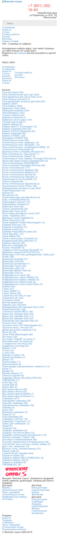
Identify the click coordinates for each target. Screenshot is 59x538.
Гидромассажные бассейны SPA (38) (22, 377)
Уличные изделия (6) (13, 375)
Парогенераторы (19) (13, 190)
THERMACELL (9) (11, 464)
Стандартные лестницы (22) (17, 343)
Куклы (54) (7, 409)
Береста (6, 517)
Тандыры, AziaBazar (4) (14, 430)
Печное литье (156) (12, 323)
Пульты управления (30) (15, 208)
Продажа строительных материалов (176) (24, 434)
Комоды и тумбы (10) (13, 355)
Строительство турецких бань (18, 453)
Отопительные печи (12, 489)
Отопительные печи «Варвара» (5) (20, 142)
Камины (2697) (10, 103)
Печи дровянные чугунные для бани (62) (23, 101)
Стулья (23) (8, 352)
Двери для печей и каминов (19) (19, 329)
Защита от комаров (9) (14, 462)
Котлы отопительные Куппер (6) (19, 174)
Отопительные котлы (13, 494)
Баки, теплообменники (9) (16, 199)
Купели (35, 492)
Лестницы (7, 499)
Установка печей (11, 300)
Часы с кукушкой (11, 524)
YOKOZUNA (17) (10, 380)
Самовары (37, 501)
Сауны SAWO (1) (11, 291)
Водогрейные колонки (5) (15, 204)
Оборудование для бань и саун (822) (21, 188)
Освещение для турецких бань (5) (20, 320)
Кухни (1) (7, 368)
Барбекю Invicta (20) (12, 229)
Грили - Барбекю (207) (14, 215)
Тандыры (37, 503)
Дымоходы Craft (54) (13, 261)
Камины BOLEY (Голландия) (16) (19, 126)
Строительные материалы (39, 512)
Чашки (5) (7, 425)
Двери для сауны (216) (14, 211)
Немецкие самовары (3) (15, 412)
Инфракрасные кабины (14, 496)
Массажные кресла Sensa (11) (18, 396)
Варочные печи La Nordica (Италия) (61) (23, 151)
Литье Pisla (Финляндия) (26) (17, 334)
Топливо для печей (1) (14, 122)
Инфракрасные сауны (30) (16, 275)
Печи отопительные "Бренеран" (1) (20, 153)
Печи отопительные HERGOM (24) (20, 163)
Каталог (6, 76)
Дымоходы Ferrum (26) (14, 265)
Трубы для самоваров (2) (16, 423)
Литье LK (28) (9, 332)
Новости (6, 71)
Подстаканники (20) (12, 416)
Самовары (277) (10, 398)
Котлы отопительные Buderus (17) (20, 172)
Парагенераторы (41, 489)
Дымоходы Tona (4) (12, 272)
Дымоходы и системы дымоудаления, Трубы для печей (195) (28, 255)
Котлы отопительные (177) (16, 167)
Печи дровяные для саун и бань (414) (22, 96)
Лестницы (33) (9, 336)
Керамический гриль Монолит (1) (19, 240)
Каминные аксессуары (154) (17, 119)
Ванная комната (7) (12, 373)
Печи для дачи (39, 499)
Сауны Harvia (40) (11, 293)
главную (21, 53)
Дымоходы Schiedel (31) (15, 259)
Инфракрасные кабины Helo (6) (19, 281)
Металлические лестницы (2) (17, 341)
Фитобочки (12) (10, 195)
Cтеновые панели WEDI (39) (17, 311)
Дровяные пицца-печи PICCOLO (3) (21, 252)
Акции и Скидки (10, 41)
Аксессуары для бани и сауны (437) (21, 213)
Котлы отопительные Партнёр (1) (19, 176)
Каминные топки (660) (13, 108)
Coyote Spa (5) (9, 384)
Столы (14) (8, 350)
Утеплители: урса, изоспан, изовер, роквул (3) (26, 444)
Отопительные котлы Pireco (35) (19, 185)
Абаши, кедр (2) (10, 450)
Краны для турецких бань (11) (18, 316)
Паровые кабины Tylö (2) (15, 460)
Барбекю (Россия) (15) (14, 224)
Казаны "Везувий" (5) (13, 247)
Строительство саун (12, 297)
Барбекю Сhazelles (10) (14, 227)
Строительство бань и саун (16, 295)
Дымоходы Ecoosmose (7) (16, 263)
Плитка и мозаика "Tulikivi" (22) (18, 437)
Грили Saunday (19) (12, 233)
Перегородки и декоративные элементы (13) (26, 366)
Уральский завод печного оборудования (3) (25, 160)
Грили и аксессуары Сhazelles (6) (20, 238)
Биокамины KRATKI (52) (15, 137)
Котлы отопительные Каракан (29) (20, 169)
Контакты (7, 78)
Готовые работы (23, 72)
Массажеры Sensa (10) (14, 391)
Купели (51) (8, 192)
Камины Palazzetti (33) (14, 133)
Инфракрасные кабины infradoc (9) (20, 279)
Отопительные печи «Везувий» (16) (21, 144)
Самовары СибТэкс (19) (15, 418)
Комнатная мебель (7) (13, 357)
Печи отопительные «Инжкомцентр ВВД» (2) (25, 147)
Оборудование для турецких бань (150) (23, 307)
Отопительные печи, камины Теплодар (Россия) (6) (29, 158)
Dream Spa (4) (9, 387)
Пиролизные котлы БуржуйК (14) (19, 179)
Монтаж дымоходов (12, 302)
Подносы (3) (8, 414)
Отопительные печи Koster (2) (18, 149)
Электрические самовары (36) (18, 405)
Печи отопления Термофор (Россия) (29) (23, 165)
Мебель (36, 508)
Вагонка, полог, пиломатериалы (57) (21, 448)
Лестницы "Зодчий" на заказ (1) (18, 339)
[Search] (54, 23)
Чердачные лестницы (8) (15, 345)
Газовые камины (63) (13, 115)
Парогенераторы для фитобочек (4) (21, 197)
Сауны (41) (8, 288)
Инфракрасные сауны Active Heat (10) (22, 284)
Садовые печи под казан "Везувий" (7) (22, 249)
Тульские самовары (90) (15, 402)
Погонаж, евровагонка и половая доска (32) (25, 441)
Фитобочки (37, 494)
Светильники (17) (11, 361)
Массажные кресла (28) (14, 389)
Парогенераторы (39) (13, 309)
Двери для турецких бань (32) (18, 318)
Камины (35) (8, 286)
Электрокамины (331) (13, 112)
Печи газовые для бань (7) (16, 99)
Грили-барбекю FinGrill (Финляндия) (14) (23, 222)
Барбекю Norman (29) (13, 243)
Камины (6, 487)
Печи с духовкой (10, 492)
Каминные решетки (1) (14, 117)
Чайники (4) (8, 407)
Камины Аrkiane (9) (12, 124)
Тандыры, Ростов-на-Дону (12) (18, 432)
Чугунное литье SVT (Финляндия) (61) (22, 325)
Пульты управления (12, 181)
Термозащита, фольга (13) (16, 201)
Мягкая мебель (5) (11, 364)
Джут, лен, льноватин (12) (15, 446)
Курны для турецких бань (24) (18, 313)
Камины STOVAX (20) (13, 135)
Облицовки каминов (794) (15, 110)
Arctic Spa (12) (9, 382)
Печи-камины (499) (12, 106)
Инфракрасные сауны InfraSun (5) (20, 277)
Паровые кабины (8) (13, 455)
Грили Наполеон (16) (13, 220)
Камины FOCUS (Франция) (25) (18, 131)
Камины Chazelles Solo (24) (16, 128)
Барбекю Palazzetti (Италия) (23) (19, 231)
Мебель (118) (9, 348)
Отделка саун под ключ (14, 304)
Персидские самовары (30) (16, 400)
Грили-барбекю (40, 506)
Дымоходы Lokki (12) (13, 268)
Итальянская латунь (13, 527)
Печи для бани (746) (12, 92)
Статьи (6, 73)
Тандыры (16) (9, 428)
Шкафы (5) (7, 371)
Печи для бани (39, 487)
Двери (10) (7, 359)
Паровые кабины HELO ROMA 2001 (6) (23, 457)
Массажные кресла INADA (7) (18, 393)
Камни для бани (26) (13, 206)
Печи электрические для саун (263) (20, 94)
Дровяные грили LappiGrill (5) (18, 217)
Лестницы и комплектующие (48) (19, 439)
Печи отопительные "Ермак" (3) (18, 156)
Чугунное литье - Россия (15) (17, 327)
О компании (8, 66)
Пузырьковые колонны (14, 529)
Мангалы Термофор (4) (14, 245)
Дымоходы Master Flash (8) (16, 270)
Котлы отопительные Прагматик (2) (21, 183)
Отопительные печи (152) (15, 140)
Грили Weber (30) (11, 236)
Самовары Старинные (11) (16, 421)
